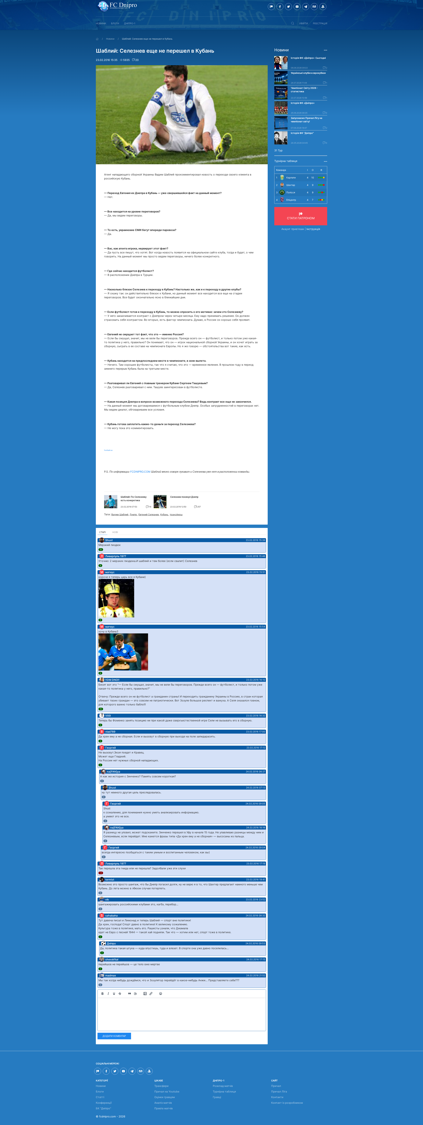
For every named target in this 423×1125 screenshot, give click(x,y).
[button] (292, 23)
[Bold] (102, 993)
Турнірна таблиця (224, 1091)
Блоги (115, 23)
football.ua (108, 450)
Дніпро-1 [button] (129, 23)
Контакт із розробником (287, 1102)
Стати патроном (301, 218)
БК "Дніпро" (103, 1108)
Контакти (277, 1097)
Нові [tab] (115, 532)
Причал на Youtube (166, 1091)
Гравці (217, 1097)
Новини (101, 23)
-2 (101, 873)
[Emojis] (160, 993)
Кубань (164, 514)
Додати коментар (114, 1036)
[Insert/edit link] (151, 993)
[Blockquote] (129, 993)
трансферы (176, 514)
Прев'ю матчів (163, 1108)
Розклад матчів (223, 1086)
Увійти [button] (303, 23)
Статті (100, 1097)
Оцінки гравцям (164, 1097)
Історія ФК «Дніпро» (302, 103)
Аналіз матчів (163, 1102)
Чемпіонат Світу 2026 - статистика (304, 90)
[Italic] (108, 993)
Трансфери (161, 1086)
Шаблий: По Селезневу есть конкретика (134, 498)
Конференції (104, 1102)
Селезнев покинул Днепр (184, 496)
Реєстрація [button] (320, 23)
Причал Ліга (279, 1091)
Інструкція (313, 229)
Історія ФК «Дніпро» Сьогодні (308, 57)
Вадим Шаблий (119, 514)
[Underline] (114, 993)
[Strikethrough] (120, 993)
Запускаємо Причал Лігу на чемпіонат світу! (306, 120)
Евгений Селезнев (148, 514)
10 (101, 549)
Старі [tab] (102, 532)
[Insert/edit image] (145, 993)
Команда (281, 170)
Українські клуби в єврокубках (308, 72)
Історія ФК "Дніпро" (302, 133)
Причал (276, 1086)
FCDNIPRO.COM (140, 471)
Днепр (133, 514)
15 (101, 709)
